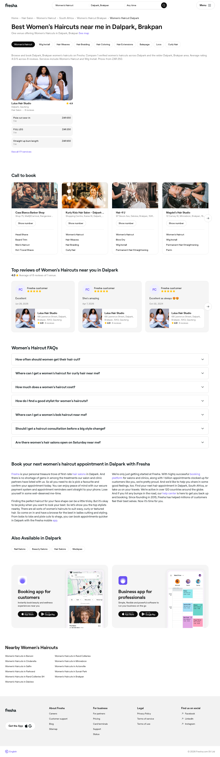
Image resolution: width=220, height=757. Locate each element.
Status (96, 734)
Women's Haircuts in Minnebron (71, 661)
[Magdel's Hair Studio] (185, 218)
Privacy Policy (144, 713)
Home (14, 18)
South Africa (66, 18)
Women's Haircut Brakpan (92, 18)
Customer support (58, 718)
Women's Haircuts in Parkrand (20, 671)
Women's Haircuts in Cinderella (20, 661)
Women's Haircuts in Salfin (18, 666)
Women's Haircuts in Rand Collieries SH (24, 676)
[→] (208, 218)
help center (169, 493)
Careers (53, 713)
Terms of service (145, 718)
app (55, 520)
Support (97, 729)
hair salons (79, 474)
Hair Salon (27, 18)
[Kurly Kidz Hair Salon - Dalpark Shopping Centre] (85, 218)
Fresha (15, 474)
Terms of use (143, 724)
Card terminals (100, 724)
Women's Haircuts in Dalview (19, 681)
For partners (99, 713)
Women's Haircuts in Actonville (70, 666)
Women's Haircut (46, 18)
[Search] (164, 5)
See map (84, 33)
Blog (51, 724)
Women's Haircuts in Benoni (19, 656)
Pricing (96, 718)
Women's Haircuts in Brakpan (69, 676)
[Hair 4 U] (135, 218)
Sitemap (53, 729)
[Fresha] (11, 5)
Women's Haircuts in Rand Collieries (73, 656)
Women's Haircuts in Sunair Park (71, 671)
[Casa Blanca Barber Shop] (35, 218)
